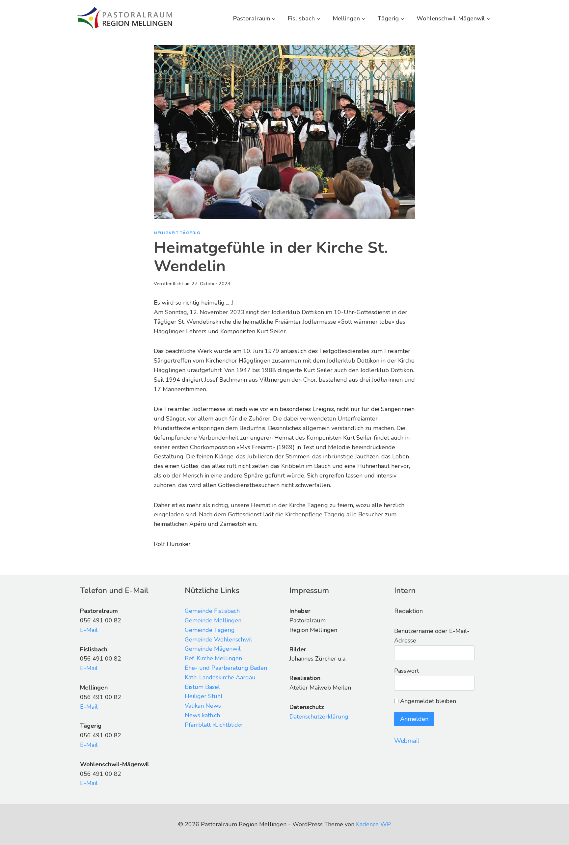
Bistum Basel (202, 687)
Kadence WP (373, 824)
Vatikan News (203, 706)
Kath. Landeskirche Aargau (220, 677)
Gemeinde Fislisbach (212, 611)
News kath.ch (202, 715)
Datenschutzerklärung (318, 717)
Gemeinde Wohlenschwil (218, 639)
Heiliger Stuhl (204, 696)
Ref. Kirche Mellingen (213, 658)
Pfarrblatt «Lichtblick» (214, 725)
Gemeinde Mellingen (213, 620)
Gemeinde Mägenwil (213, 649)
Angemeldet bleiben (427, 701)
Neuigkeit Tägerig (177, 232)
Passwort (406, 671)
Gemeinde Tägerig (210, 630)
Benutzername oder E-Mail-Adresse (432, 635)
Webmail (407, 741)
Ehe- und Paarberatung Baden (226, 668)
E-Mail (89, 630)
